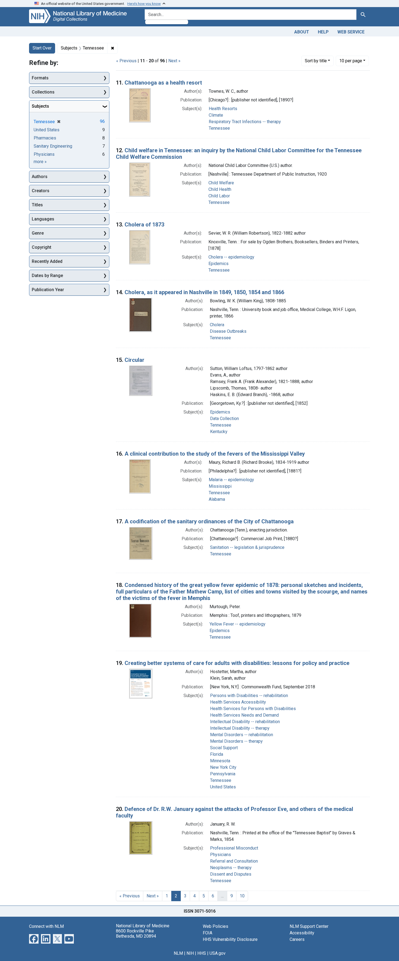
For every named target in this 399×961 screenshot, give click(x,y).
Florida (216, 754)
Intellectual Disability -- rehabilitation (245, 721)
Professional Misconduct (234, 848)
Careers (297, 939)
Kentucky (218, 431)
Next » (174, 60)
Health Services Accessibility (238, 702)
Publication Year (48, 289)
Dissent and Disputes (230, 874)
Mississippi (220, 486)
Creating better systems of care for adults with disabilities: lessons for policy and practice (237, 663)
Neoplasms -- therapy (231, 867)
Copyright (41, 247)
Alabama (217, 499)
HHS (201, 953)
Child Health (219, 189)
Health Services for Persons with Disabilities (253, 708)
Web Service (351, 32)
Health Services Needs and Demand (244, 715)
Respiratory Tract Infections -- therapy (245, 121)
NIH (190, 953)
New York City (223, 767)
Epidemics (218, 263)
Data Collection (224, 418)
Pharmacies (45, 138)
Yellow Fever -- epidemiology (237, 624)
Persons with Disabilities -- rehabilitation (249, 695)
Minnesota (220, 760)
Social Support (224, 747)
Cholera (217, 324)
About (301, 32)
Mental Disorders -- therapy (236, 741)
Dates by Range (47, 275)
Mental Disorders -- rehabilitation (241, 734)
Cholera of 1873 (144, 224)
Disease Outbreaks (228, 331)
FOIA (207, 932)
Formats (40, 77)
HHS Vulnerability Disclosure (230, 939)
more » (40, 161)
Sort (316, 60)
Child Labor (219, 195)
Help (323, 32)
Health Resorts (223, 108)
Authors (39, 176)
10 (350, 60)
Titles (37, 204)
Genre (38, 233)
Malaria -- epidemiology (231, 479)
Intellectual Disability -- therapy (240, 728)
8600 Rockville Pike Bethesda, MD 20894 (136, 933)
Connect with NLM (46, 926)
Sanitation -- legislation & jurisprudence (247, 547)
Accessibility (302, 932)
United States (223, 786)
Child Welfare (221, 182)
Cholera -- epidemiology (231, 257)
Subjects (40, 106)
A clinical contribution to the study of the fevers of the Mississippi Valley (215, 453)
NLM (178, 953)
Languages (43, 219)
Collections (43, 92)
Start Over (42, 48)
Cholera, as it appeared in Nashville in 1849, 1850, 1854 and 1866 (204, 292)
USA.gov (218, 953)
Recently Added (47, 261)
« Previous (126, 60)
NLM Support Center (309, 926)
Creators (40, 190)
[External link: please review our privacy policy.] (34, 938)
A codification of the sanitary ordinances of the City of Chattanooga (209, 521)
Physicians (220, 854)
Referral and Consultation (234, 861)
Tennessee (219, 128)
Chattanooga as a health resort (163, 82)
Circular (134, 360)
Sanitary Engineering (53, 146)
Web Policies (215, 926)
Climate (216, 115)
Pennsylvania (222, 773)
